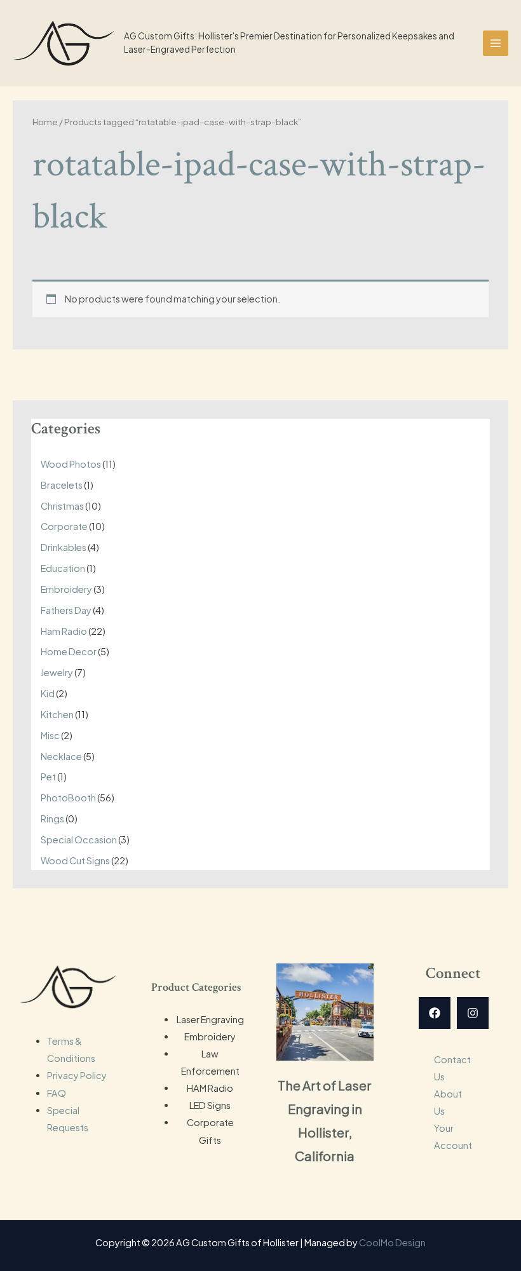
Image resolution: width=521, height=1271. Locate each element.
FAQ (56, 1093)
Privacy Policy (77, 1075)
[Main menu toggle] (495, 43)
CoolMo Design (392, 1242)
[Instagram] (473, 1013)
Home (45, 121)
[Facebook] (434, 1013)
